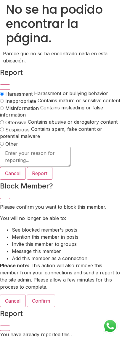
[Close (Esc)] (5, 87)
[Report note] (35, 157)
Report (39, 173)
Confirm (41, 301)
